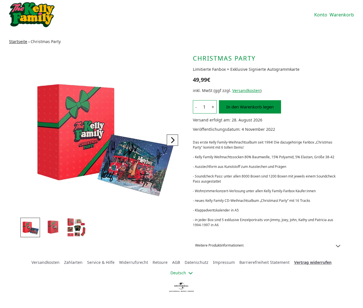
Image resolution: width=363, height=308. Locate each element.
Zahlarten (73, 262)
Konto (320, 15)
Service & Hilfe (101, 262)
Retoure (160, 262)
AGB (176, 262)
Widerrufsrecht (133, 262)
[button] (268, 245)
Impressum (224, 262)
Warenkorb (342, 15)
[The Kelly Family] (31, 14)
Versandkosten (246, 90)
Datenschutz (196, 262)
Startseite (18, 41)
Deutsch (178, 272)
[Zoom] (101, 134)
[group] (30, 227)
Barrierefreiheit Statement (264, 262)
